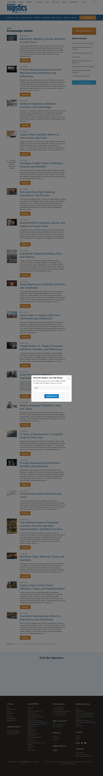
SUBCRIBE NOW (51, 396)
